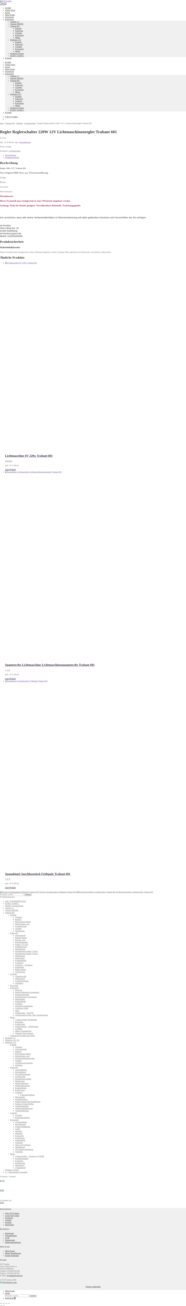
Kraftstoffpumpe (21, 1159)
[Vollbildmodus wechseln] (4, 1303)
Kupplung (19, 1022)
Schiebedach (20, 1140)
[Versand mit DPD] (3, 1191)
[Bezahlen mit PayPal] (1, 1181)
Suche (7, 1293)
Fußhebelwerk (21, 947)
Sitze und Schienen (22, 1145)
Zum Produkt (10, 470)
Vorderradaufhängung (24, 1108)
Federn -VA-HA (21, 944)
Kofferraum (20, 1138)
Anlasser (18, 917)
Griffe (17, 1129)
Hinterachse (20, 958)
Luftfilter (18, 1029)
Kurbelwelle (20, 1024)
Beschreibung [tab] (10, 155)
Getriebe (18, 33)
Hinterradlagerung (22, 1086)
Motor (17, 38)
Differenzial (20, 979)
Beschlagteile (20, 1124)
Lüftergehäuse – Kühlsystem (26, 1026)
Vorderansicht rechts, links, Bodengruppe (31, 1015)
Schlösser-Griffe (21, 1008)
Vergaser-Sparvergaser (24, 1033)
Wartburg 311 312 (12, 1040)
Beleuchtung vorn (22, 924)
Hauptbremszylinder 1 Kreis (26, 951)
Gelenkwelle (20, 1077)
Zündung (19, 1065)
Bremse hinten (21, 938)
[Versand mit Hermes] (4, 1181)
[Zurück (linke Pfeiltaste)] (1, 1305)
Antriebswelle (20, 976)
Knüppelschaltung (22, 1118)
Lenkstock (19, 963)
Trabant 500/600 (16, 24)
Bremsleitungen (21, 942)
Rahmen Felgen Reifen (24, 1104)
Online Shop (10, 10)
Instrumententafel (22, 995)
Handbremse (20, 949)
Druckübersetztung (22, 1074)
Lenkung (18, 1092)
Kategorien (9, 19)
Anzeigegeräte (21, 1049)
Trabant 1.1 (14, 22)
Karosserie (19, 35)
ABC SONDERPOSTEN (15, 901)
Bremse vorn (20, 940)
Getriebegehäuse (21, 981)
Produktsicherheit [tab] (12, 157)
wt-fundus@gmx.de (15, 1276)
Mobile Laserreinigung (14, 906)
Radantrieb (19, 967)
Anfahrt (8, 1220)
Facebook (9, 1218)
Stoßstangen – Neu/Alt (24, 1013)
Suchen (27, 895)
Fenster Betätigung (22, 1127)
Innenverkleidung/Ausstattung (27, 992)
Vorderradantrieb (22, 1106)
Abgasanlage (20, 935)
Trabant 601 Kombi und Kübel (22, 1036)
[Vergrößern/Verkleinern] (1, 1303)
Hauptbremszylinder (23, 1079)
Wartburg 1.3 (10, 1038)
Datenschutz (10, 1240)
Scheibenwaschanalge (24, 1006)
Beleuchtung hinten (23, 922)
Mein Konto (10, 15)
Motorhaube (20, 999)
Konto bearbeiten (12, 1256)
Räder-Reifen (20, 970)
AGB (7, 1238)
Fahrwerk (19, 31)
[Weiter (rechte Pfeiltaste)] (4, 1305)
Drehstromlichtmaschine (25, 1058)
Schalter (18, 929)
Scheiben (19, 1004)
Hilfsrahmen (20, 956)
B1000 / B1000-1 (17, 56)
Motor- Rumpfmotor (23, 1031)
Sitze (17, 1011)
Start (2, 123)
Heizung (18, 990)
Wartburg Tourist (17, 53)
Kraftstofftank (20, 960)
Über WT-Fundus (12, 1213)
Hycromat (14, 985)
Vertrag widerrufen (93, 1287)
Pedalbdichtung (21, 1099)
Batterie (18, 919)
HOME (8, 8)
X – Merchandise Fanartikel (16, 1172)
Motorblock (20, 1165)
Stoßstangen (20, 1147)
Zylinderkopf (20, 1168)
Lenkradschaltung (27, 1095)
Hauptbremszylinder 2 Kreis (26, 954)
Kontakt (8, 58)
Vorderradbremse (22, 1111)
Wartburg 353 (15, 40)
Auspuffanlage (21, 1070)
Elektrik (18, 28)
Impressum (9, 1225)
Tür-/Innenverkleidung (24, 1149)
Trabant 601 (15, 26)
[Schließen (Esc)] (9, 1303)
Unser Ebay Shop (12, 1216)
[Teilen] (6, 1303)
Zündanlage (20, 931)
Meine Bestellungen (13, 1253)
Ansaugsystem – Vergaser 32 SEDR (29, 1156)
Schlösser (19, 1143)
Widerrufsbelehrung (13, 1242)
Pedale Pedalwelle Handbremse (27, 1102)
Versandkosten (25, 142)
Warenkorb (9, 17)
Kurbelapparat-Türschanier (26, 997)
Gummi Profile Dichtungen (26, 1020)
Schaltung (19, 983)
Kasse (7, 13)
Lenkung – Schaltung (23, 965)
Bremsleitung (20, 1072)
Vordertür (19, 1152)
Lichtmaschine (30, 123)
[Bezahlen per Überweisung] (1, 1191)
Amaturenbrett (21, 1122)
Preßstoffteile (20, 1001)
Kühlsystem (20, 1090)
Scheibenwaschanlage (24, 1063)
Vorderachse (20, 972)
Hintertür (18, 1133)
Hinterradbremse (21, 1083)
